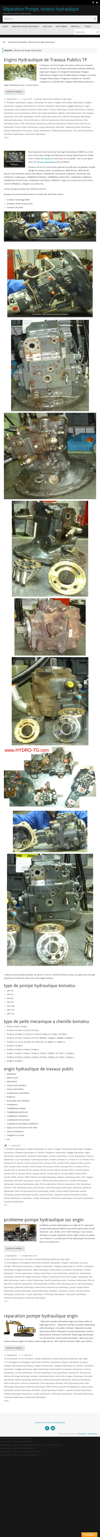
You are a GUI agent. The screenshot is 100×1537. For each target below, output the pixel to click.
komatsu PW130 (25, 1170)
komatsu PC (62, 1159)
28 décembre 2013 (29, 1256)
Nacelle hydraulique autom (56, 1280)
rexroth (47, 158)
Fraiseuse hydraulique (42, 1273)
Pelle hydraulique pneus (22, 1187)
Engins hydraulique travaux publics (47, 1270)
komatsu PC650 (28, 1166)
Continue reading (13, 91)
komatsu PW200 (39, 1173)
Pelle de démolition (32, 120)
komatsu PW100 (53, 1166)
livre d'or (50, 1422)
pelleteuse (77, 1187)
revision (71, 1291)
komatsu (53, 1159)
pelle (37, 1184)
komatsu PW (41, 1166)
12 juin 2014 (27, 99)
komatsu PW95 (10, 1177)
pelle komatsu (39, 1187)
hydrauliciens (85, 1273)
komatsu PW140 (39, 1170)
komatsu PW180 (25, 1173)
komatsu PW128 (10, 1170)
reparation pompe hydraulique (78, 127)
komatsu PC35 (50, 1163)
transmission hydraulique (35, 134)
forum (43, 1422)
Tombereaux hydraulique (61, 130)
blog (55, 1422)
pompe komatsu (46, 1194)
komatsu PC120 (74, 1159)
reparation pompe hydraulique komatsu (70, 1194)
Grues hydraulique (22, 113)
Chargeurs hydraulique (43, 1266)
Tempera (82, 1434)
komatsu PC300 (36, 1163)
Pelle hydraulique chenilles (71, 120)
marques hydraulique (46, 162)
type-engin (67, 99)
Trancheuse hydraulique (14, 134)
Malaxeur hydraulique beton (70, 113)
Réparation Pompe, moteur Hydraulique (41, 8)
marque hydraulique (42, 1359)
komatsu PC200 (23, 1163)
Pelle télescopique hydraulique (33, 123)
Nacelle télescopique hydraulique (76, 116)
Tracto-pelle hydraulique (83, 130)
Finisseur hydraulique (58, 109)
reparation (62, 1291)
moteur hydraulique (35, 1280)
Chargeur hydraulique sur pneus (39, 102)
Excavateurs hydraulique (38, 109)
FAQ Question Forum (15, 1259)
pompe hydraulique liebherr (53, 1390)
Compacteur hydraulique (55, 106)
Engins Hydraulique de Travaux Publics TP (45, 60)
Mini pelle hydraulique (24, 116)
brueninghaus (12, 1263)
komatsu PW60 (67, 1173)
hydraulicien (12, 99)
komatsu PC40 (63, 1163)
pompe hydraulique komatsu (27, 1194)
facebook (61, 1422)
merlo (57, 1376)
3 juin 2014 (15, 1145)
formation (29, 1259)
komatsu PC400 (76, 1163)
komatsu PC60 (15, 1166)
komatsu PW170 (10, 1173)
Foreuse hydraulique (76, 109)
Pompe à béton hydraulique (26, 127)
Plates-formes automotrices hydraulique (31, 1191)
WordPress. (92, 1434)
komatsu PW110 (67, 1166)
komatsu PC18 (88, 1159)
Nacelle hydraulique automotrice (48, 116)
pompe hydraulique (23, 1291)
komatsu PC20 (10, 1163)
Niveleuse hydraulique (13, 120)
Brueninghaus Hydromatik (30, 1263)
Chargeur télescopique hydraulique (68, 102)
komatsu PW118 (82, 1166)
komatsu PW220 (53, 1173)
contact (38, 1422)
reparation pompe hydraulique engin (41, 1316)
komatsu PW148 (53, 1170)
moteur (38, 1180)
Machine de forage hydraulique (44, 113)
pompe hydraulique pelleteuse (49, 99)
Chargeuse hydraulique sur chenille (29, 106)
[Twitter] (97, 2)
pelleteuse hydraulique (56, 123)
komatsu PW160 (82, 1170)
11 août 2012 (27, 1355)
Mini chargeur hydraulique (77, 1277)
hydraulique (9, 1277)
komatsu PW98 (23, 1177)
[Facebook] (93, 2)
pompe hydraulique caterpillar (51, 127)
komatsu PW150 (67, 1170)
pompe (52, 1191)
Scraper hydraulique (41, 130)
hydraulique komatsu (40, 1159)
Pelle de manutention (50, 120)
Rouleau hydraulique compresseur (18, 130)
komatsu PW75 (80, 1173)
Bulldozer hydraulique (16, 102)
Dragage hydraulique (75, 106)
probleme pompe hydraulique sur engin (44, 1220)
